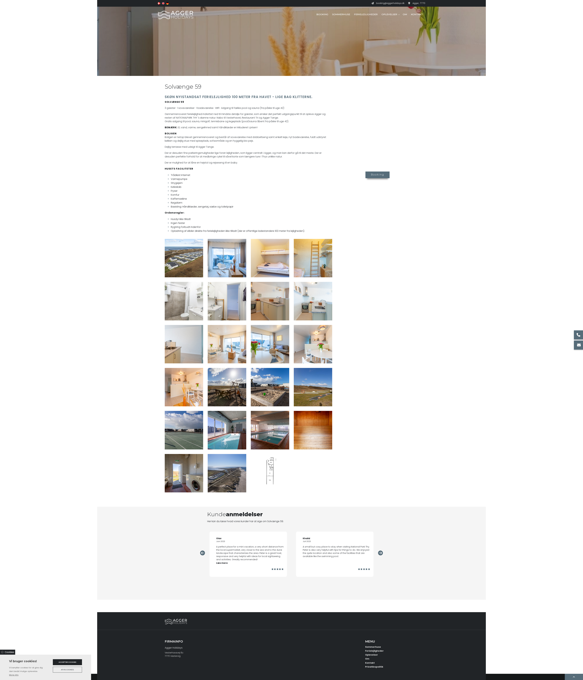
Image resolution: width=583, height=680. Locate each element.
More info (14, 675)
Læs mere (308, 562)
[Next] (380, 553)
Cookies (9, 652)
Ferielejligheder (374, 651)
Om (367, 659)
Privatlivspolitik (374, 667)
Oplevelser (371, 655)
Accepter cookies (67, 662)
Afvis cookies (67, 670)
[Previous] (202, 553)
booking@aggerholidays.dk (390, 3)
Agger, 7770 (419, 3)
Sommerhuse (373, 647)
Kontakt (370, 663)
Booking (377, 174)
